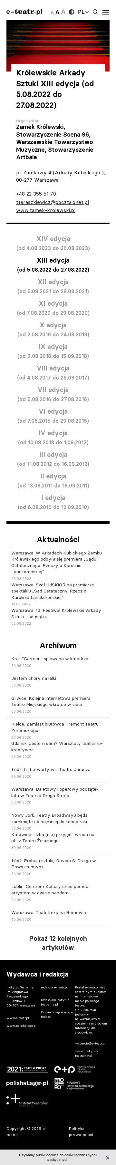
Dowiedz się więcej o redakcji (57, 1014)
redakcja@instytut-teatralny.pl (56, 1002)
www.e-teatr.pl (17, 1018)
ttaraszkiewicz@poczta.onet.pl (52, 202)
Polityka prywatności (81, 1131)
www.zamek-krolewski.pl (45, 210)
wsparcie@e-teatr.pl (90, 1043)
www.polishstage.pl (21, 1026)
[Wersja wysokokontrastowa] (71, 12)
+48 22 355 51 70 (36, 193)
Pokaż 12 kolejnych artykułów (58, 943)
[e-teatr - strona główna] (24, 12)
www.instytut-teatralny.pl (87, 1053)
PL (81, 12)
